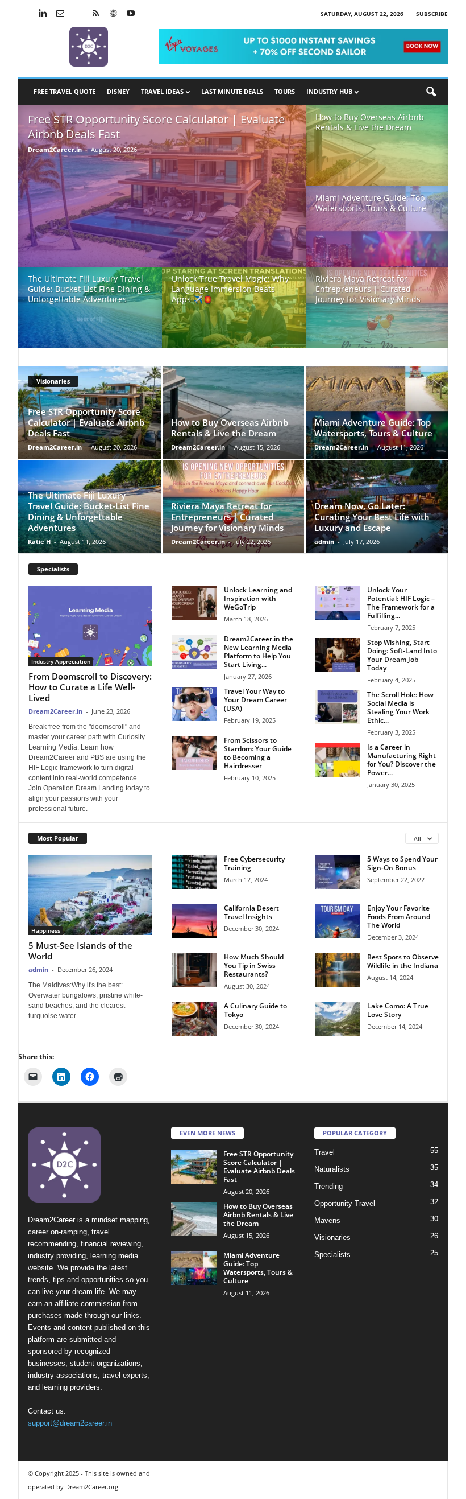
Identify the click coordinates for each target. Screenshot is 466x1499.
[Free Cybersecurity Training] (194, 872)
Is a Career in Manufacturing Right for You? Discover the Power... (401, 759)
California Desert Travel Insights (251, 912)
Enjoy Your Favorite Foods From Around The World (398, 916)
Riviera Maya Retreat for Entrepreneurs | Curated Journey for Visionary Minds (368, 288)
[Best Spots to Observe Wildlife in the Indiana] (337, 970)
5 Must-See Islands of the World (80, 951)
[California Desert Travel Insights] (194, 921)
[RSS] (95, 14)
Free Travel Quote (64, 91)
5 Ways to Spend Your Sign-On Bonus (402, 863)
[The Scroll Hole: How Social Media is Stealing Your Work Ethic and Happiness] (337, 707)
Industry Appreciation (60, 661)
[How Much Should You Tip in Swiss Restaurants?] (194, 970)
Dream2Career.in (55, 149)
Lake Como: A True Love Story (397, 1010)
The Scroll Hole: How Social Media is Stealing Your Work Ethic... (400, 707)
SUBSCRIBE (432, 14)
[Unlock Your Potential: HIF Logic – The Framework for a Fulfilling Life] (337, 603)
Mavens (327, 1220)
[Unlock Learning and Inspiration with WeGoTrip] (194, 603)
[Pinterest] (78, 14)
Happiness (45, 930)
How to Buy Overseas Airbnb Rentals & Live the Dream (369, 122)
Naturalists (331, 1169)
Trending (328, 1186)
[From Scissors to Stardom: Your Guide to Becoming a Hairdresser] (194, 753)
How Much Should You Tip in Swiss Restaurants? (254, 965)
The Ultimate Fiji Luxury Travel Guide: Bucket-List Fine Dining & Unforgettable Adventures (89, 288)
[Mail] (60, 14)
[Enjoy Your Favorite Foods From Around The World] (337, 921)
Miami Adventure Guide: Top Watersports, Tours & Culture (370, 202)
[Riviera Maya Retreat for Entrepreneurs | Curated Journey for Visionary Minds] (377, 313)
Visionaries (53, 381)
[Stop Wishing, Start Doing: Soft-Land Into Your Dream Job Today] (337, 655)
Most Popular (57, 838)
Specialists (53, 569)
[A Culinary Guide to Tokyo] (194, 1019)
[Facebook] (25, 14)
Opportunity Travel (344, 1203)
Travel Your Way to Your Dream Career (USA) (255, 699)
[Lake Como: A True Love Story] (337, 1019)
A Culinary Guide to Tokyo (255, 1010)
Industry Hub (329, 91)
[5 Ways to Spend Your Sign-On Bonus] (337, 872)
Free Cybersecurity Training (254, 863)
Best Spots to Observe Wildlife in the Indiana (403, 961)
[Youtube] (131, 14)
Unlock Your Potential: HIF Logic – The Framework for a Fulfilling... (401, 602)
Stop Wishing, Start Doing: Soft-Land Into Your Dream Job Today (402, 655)
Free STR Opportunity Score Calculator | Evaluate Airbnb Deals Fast (156, 127)
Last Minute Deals (232, 91)
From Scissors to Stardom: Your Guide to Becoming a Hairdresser (258, 753)
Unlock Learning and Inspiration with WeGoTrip (258, 598)
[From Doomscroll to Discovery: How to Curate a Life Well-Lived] (90, 626)
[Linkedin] (42, 14)
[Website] (113, 14)
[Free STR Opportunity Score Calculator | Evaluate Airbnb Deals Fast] (162, 189)
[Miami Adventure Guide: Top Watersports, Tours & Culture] (377, 232)
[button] (430, 92)
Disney (118, 91)
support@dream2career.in (70, 1423)
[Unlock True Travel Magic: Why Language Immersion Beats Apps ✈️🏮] (234, 313)
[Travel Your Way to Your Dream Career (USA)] (194, 704)
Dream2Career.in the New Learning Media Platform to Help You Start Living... (258, 651)
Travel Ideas (162, 91)
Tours (284, 91)
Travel (324, 1152)
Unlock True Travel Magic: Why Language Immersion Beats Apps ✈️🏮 (230, 288)
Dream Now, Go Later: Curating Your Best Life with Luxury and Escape (372, 516)
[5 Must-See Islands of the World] (90, 895)
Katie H (39, 541)
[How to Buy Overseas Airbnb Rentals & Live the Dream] (377, 151)
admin (324, 541)
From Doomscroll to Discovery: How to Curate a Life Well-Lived (90, 686)
